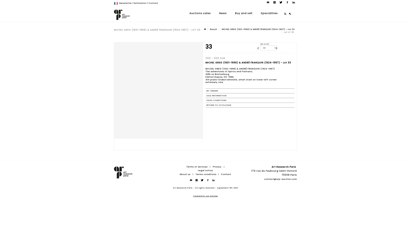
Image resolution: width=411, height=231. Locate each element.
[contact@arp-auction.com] (268, 2)
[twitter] (281, 2)
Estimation (140, 3)
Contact (153, 3)
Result (213, 29)
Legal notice (205, 170)
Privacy (217, 166)
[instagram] (274, 2)
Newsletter (125, 3)
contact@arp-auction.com (280, 179)
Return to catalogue (218, 105)
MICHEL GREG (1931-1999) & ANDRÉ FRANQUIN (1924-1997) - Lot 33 (258, 29)
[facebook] (287, 2)
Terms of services (197, 166)
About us (185, 174)
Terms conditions (206, 174)
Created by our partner (205, 196)
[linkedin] (294, 2)
